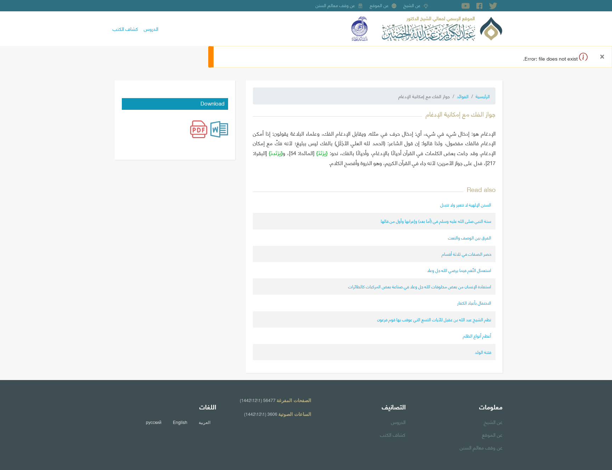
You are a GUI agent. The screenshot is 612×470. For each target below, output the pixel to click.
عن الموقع (379, 5)
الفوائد (463, 96)
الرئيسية (483, 96)
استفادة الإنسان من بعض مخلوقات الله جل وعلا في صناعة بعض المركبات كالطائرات (419, 286)
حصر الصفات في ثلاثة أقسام (466, 254)
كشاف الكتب (125, 28)
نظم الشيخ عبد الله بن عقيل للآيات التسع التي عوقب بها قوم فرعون (434, 319)
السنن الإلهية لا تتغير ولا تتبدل (465, 204)
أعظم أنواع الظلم (477, 335)
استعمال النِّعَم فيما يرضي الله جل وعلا (459, 270)
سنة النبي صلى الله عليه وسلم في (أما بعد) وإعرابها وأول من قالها (436, 221)
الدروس (151, 28)
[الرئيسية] (442, 27)
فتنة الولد (483, 352)
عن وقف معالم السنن (335, 5)
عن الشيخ (412, 5)
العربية (204, 422)
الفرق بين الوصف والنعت (469, 237)
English (180, 422)
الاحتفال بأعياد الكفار (474, 302)
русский (154, 422)
